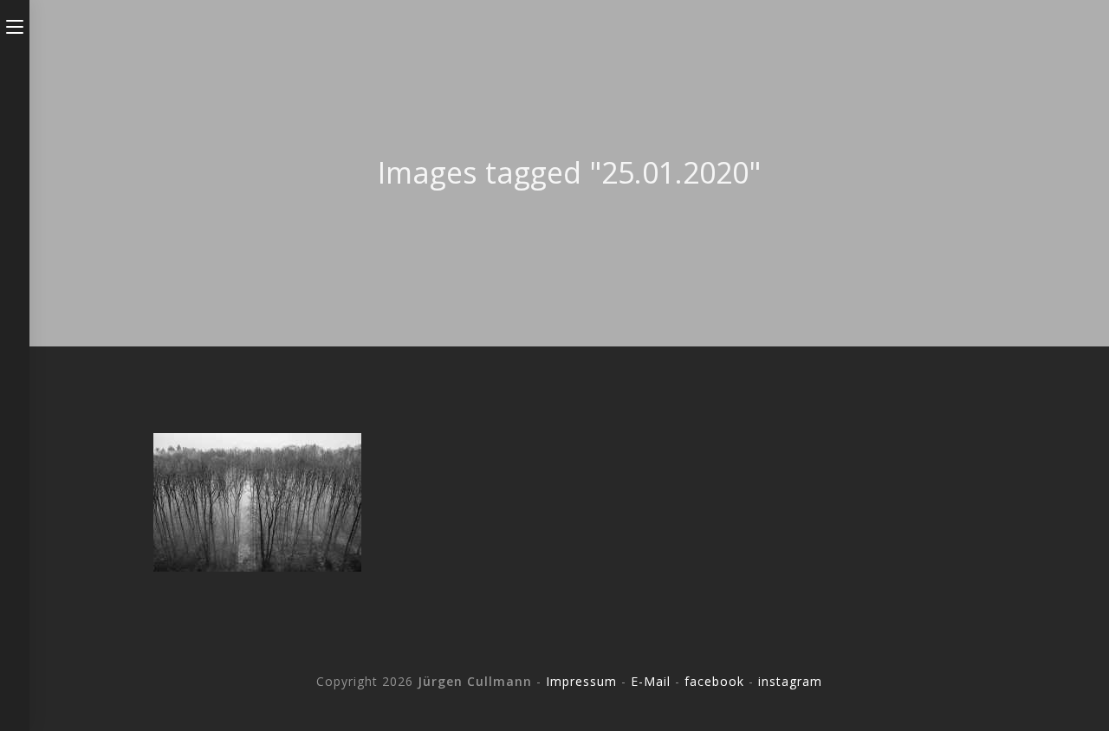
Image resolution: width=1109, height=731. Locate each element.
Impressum (581, 681)
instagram (790, 681)
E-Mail (651, 681)
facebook (714, 681)
